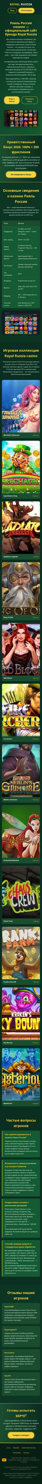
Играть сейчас (12, 100)
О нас (8, 1448)
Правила (16, 1448)
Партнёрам (17, 1453)
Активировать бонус (21, 174)
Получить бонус (30, 100)
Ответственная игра (28, 1448)
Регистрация (26, 10)
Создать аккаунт (21, 1435)
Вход (12, 10)
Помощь (26, 1453)
